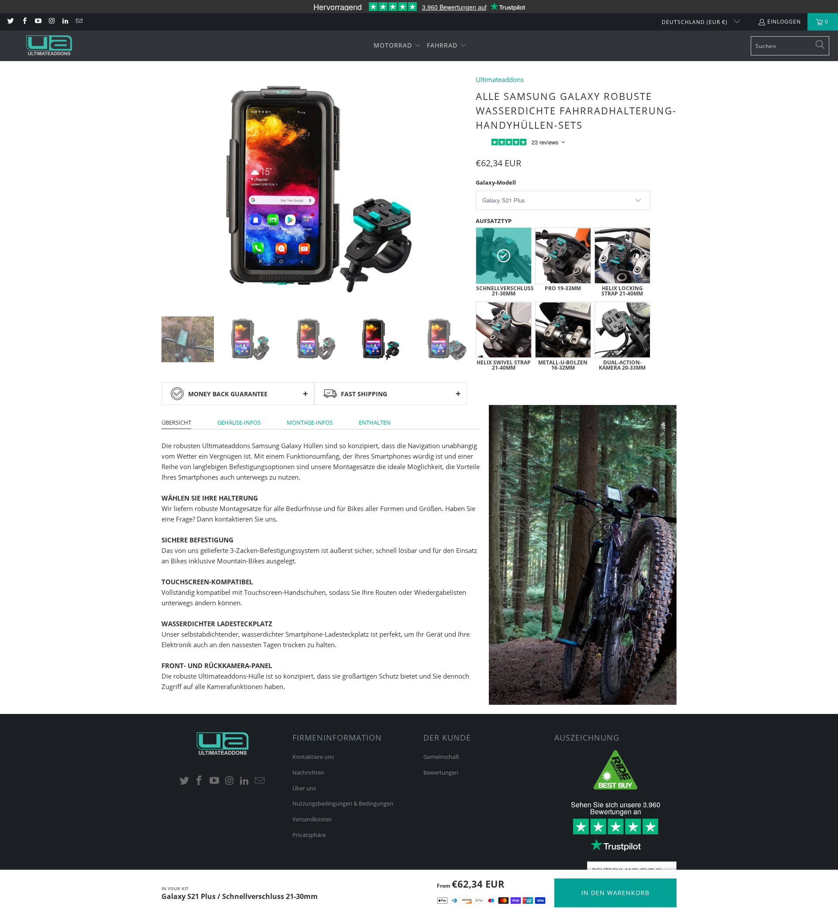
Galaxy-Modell (496, 182)
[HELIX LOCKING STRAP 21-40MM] (622, 255)
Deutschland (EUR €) (695, 22)
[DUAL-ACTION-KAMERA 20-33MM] (622, 330)
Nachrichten (308, 772)
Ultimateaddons (500, 79)
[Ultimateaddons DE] (49, 45)
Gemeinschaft (441, 757)
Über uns (304, 788)
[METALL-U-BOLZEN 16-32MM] (563, 330)
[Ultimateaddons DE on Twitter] (10, 21)
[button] (397, 46)
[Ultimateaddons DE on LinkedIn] (65, 21)
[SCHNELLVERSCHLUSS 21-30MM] (504, 255)
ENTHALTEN (375, 422)
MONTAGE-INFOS (310, 422)
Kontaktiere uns (313, 757)
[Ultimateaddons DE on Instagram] (51, 21)
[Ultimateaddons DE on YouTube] (37, 21)
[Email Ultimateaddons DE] (78, 21)
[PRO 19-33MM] (563, 255)
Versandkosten (312, 819)
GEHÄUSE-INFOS (239, 422)
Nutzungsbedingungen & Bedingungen (342, 803)
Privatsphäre (309, 835)
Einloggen (784, 21)
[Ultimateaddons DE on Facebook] (23, 21)
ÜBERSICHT (176, 422)
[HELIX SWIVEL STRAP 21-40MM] (504, 330)
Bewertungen (440, 772)
